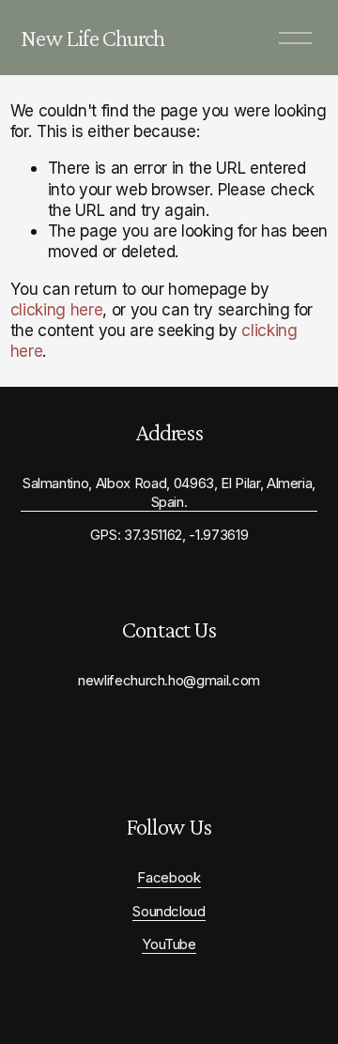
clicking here (56, 309)
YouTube (169, 944)
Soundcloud (169, 911)
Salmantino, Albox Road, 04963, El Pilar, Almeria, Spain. (169, 492)
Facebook (168, 877)
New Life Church (93, 37)
